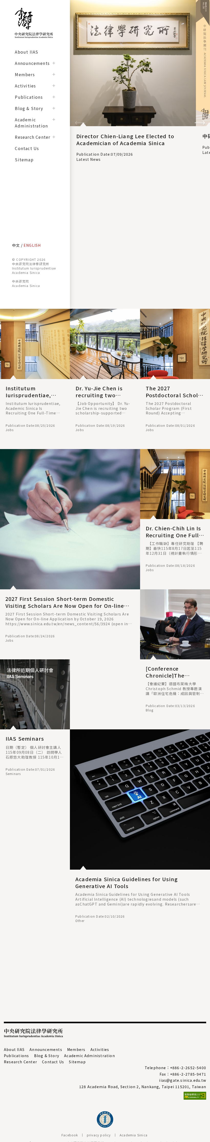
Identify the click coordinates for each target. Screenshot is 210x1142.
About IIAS (26, 52)
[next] (199, 123)
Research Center (32, 137)
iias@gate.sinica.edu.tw (182, 1080)
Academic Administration (31, 122)
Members (25, 74)
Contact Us (27, 148)
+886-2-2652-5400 (188, 1067)
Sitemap (24, 159)
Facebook (69, 1135)
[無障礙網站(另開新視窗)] (105, 1096)
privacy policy (99, 1135)
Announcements (32, 63)
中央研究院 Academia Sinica (26, 283)
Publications (29, 97)
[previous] (80, 123)
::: (2, 312)
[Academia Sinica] (105, 1126)
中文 (16, 245)
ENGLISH (32, 245)
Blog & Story (29, 108)
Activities (25, 86)
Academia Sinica (134, 1135)
